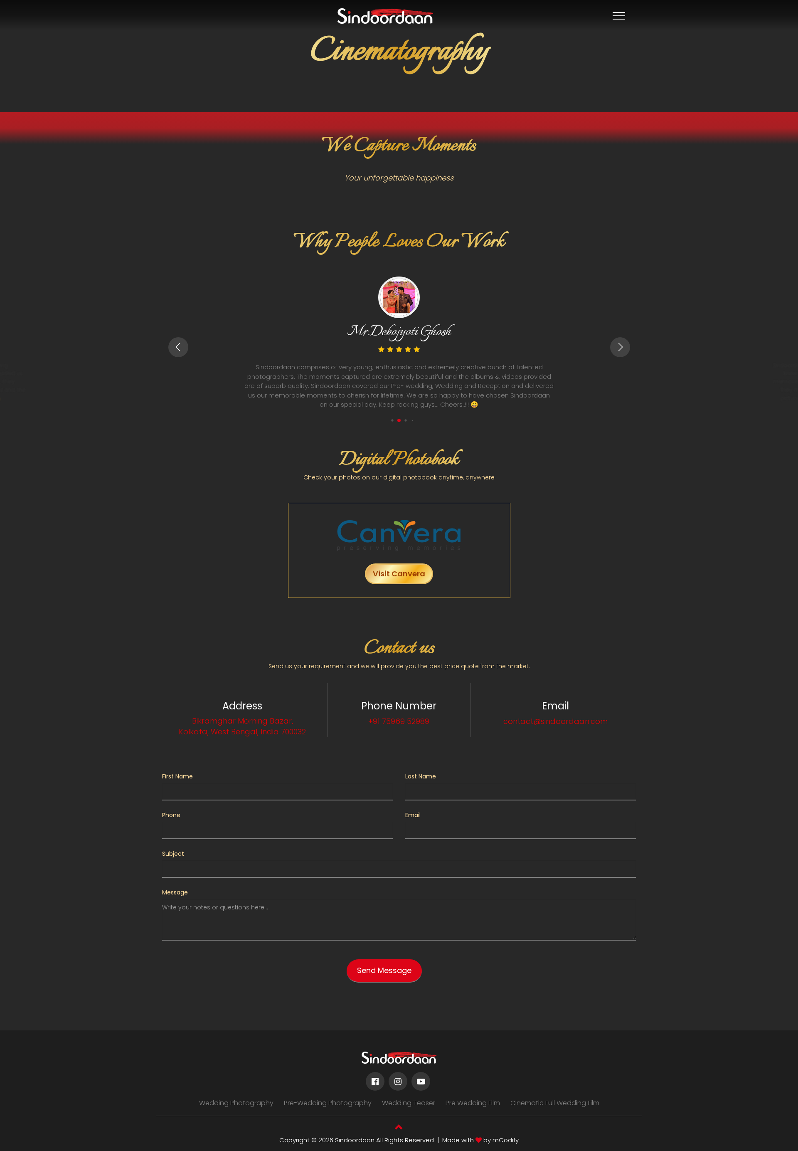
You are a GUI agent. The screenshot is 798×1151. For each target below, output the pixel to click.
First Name (177, 776)
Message (175, 892)
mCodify (506, 1140)
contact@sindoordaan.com (555, 721)
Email (413, 815)
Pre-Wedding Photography (328, 1103)
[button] (392, 420)
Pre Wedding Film (473, 1103)
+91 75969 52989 (398, 721)
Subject (173, 854)
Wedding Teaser (408, 1103)
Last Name (420, 776)
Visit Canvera (399, 573)
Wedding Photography (236, 1103)
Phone (171, 815)
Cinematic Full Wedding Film (554, 1103)
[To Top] (399, 1128)
